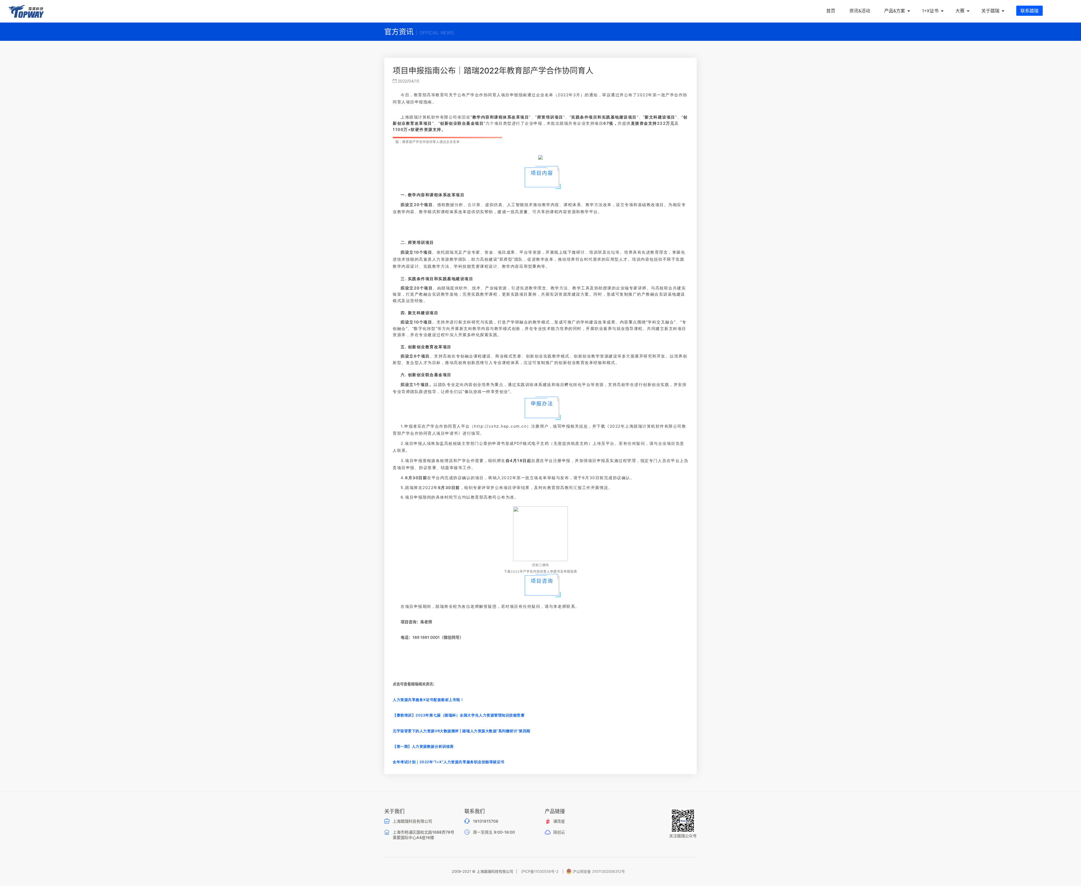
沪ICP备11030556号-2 (540, 871)
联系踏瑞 (1029, 11)
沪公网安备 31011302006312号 (599, 871)
